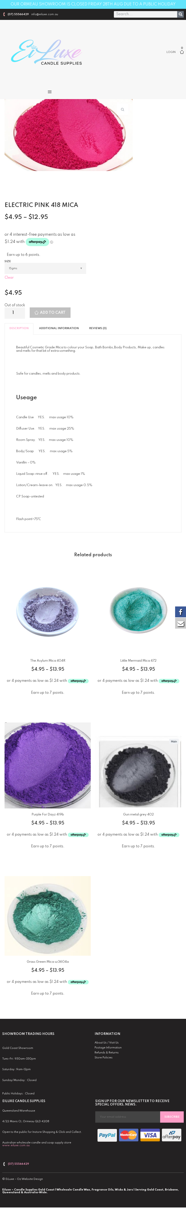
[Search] (180, 14)
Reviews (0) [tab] (98, 328)
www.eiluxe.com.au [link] (16, 1145)
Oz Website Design (30, 1179)
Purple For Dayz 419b (48, 814)
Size (8, 261)
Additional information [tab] (59, 328)
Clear (9, 278)
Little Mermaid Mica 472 (138, 660)
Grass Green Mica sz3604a (48, 961)
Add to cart (53, 313)
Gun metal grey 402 (138, 814)
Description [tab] (19, 328)
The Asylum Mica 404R (47, 660)
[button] (50, 92)
